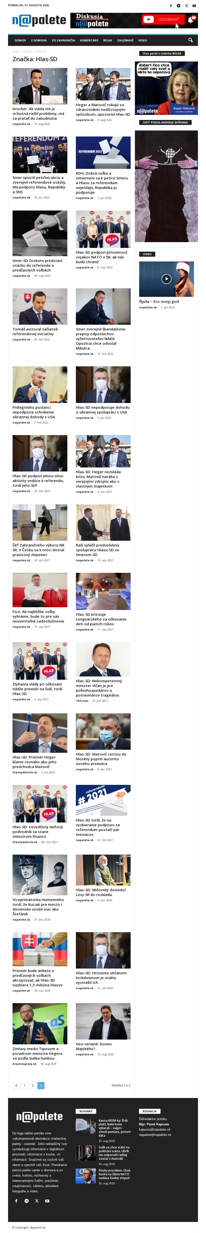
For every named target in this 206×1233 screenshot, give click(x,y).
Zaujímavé (125, 40)
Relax (107, 40)
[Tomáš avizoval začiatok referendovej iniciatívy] (40, 306)
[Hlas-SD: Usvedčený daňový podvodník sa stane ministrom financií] (40, 804)
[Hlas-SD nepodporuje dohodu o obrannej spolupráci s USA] (103, 384)
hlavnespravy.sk (24, 1064)
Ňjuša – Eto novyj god (159, 301)
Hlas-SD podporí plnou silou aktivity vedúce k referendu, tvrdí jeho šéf (38, 480)
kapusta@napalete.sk (155, 1129)
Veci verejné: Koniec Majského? (94, 1046)
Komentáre (89, 40)
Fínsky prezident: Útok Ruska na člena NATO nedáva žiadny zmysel (115, 1174)
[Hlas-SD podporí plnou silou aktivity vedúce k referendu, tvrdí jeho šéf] (40, 453)
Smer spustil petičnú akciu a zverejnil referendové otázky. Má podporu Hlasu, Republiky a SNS (39, 184)
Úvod (16, 51)
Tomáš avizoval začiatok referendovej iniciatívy (35, 331)
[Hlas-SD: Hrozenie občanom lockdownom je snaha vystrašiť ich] (103, 950)
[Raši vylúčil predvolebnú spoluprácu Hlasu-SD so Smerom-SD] (103, 522)
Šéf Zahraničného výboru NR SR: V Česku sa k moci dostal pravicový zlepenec (38, 549)
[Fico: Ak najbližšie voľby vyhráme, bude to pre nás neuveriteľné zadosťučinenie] (40, 590)
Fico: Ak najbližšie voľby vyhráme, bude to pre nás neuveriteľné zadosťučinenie (38, 616)
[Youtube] (194, 6)
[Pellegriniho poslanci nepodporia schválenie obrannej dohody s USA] (40, 384)
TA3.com (82, 701)
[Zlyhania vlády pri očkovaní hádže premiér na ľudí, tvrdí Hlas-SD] (40, 661)
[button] (190, 40)
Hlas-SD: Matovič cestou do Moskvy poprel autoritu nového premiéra (101, 758)
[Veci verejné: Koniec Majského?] (103, 1021)
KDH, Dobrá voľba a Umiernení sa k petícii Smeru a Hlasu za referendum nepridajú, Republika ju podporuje (102, 183)
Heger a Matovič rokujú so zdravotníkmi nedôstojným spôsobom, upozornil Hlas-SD (103, 109)
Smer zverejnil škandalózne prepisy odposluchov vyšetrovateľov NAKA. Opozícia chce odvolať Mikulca (100, 338)
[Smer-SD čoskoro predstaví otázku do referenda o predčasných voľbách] (40, 233)
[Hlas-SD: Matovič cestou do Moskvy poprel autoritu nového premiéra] (103, 731)
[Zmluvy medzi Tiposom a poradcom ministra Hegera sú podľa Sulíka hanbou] (40, 1023)
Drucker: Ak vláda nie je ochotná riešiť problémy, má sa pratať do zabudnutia (38, 113)
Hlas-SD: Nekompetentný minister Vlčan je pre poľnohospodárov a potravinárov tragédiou (99, 688)
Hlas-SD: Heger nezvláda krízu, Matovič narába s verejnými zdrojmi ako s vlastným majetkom (98, 479)
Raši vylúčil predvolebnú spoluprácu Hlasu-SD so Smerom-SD (97, 549)
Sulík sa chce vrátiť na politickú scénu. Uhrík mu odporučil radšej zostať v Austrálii (114, 1153)
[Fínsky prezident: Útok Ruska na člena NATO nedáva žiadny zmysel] (86, 1176)
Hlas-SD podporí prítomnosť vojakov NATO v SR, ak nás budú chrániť (101, 257)
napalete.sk (21, 124)
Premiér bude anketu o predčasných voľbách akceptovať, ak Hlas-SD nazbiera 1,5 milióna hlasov (38, 977)
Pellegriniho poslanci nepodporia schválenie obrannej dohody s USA (34, 412)
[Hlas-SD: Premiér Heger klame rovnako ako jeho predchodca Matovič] (40, 733)
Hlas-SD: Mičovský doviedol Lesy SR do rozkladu (101, 892)
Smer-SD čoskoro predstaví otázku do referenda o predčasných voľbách (37, 265)
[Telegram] (179, 6)
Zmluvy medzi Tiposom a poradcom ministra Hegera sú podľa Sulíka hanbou (37, 1053)
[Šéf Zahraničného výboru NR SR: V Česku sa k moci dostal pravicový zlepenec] (40, 522)
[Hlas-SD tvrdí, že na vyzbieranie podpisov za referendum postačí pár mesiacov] (103, 800)
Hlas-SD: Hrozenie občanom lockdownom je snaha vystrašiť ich (101, 977)
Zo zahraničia (63, 40)
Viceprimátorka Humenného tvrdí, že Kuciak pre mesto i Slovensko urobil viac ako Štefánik (38, 906)
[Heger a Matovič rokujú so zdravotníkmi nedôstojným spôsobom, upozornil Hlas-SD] (103, 84)
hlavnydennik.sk (25, 772)
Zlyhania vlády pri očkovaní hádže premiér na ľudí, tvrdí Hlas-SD (37, 688)
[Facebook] (171, 6)
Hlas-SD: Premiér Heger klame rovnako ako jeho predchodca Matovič (35, 762)
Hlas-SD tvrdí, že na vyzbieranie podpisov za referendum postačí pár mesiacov (98, 827)
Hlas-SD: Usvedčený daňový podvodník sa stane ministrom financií (38, 831)
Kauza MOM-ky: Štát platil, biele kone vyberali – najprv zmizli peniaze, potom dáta (115, 1128)
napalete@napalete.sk (155, 1135)
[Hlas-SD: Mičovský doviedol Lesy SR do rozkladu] (103, 870)
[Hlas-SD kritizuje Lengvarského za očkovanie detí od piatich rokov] (103, 591)
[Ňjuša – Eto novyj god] (166, 279)
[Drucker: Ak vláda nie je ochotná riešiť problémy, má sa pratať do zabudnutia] (40, 86)
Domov (20, 40)
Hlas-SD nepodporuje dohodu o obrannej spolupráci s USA (103, 410)
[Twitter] (186, 6)
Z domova (39, 40)
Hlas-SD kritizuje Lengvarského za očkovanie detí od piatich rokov (101, 619)
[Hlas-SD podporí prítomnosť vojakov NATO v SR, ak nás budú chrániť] (103, 229)
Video (142, 40)
